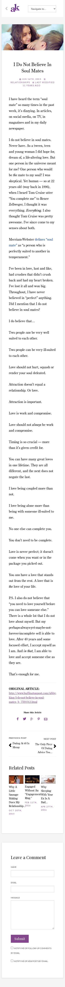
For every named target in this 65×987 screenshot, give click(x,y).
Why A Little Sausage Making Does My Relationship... (16, 796)
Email (14, 882)
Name (13, 867)
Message (15, 897)
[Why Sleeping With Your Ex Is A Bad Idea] (48, 779)
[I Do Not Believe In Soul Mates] (32, 37)
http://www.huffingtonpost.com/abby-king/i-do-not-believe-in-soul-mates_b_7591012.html (32, 697)
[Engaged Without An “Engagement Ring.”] (32, 779)
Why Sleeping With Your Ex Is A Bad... (47, 794)
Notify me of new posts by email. (31, 961)
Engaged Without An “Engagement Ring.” (32, 792)
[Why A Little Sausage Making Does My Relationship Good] (16, 779)
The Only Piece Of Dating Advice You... (43, 748)
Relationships (20, 82)
